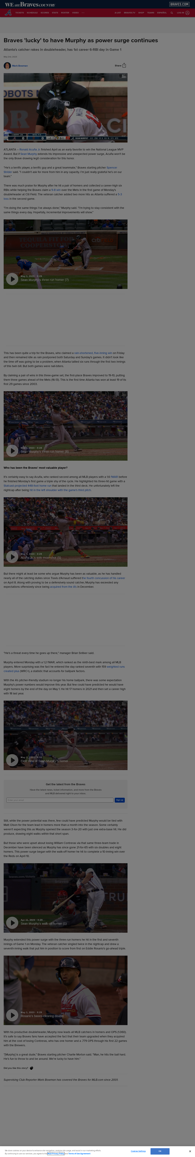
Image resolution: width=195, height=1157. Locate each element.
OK (160, 1151)
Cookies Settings (138, 1151)
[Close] (190, 1151)
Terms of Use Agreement (79, 1153)
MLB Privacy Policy (56, 1153)
